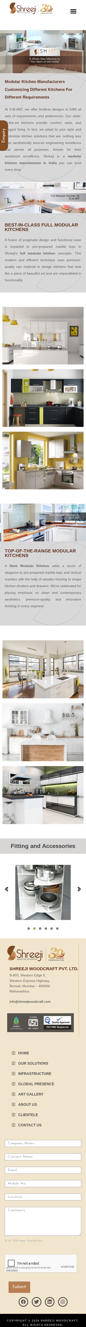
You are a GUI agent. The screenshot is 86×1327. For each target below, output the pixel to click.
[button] (20, 1053)
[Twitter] (36, 1302)
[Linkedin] (49, 1302)
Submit (19, 1287)
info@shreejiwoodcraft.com (30, 1001)
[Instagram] (63, 1302)
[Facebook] (23, 1302)
